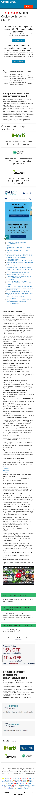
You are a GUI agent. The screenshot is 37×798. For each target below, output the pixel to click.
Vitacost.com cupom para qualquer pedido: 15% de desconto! (18, 180)
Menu (29, 7)
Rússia (12, 788)
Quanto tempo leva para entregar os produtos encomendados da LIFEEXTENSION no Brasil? (19, 255)
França (24, 780)
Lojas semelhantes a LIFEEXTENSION (17, 281)
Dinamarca (16, 787)
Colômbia (31, 782)
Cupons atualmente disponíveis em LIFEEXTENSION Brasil (16, 258)
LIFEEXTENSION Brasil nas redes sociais (17, 273)
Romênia (16, 780)
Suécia (31, 787)
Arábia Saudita (24, 785)
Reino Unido (15, 778)
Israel (33, 785)
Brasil (23, 783)
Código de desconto (22, 788)
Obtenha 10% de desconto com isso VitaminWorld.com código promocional (18, 161)
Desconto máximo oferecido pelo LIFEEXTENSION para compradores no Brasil (18, 275)
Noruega (7, 787)
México (18, 782)
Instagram (6, 470)
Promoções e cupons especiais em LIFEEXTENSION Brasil (16, 302)
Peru (17, 783)
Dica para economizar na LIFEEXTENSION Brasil (19, 300)
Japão (29, 783)
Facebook (6, 468)
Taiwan (16, 785)
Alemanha (31, 778)
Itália (30, 780)
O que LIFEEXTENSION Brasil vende (16, 242)
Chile (24, 782)
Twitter (5, 467)
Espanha (6, 778)
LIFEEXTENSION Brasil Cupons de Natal (17, 291)
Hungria (24, 787)
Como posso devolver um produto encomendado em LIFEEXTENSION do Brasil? (19, 266)
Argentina (10, 783)
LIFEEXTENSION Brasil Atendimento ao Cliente (19, 261)
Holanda (8, 780)
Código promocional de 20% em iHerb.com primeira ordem (18, 142)
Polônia (23, 778)
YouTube (5, 472)
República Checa (8, 782)
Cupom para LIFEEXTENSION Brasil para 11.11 (19, 286)
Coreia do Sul (7, 785)
